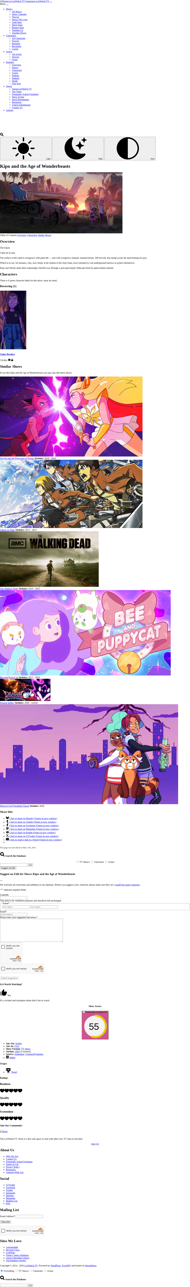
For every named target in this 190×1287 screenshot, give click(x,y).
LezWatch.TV (31, 1265)
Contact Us (11, 1159)
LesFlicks (10, 1252)
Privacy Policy (13, 1167)
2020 (17, 1051)
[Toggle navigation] (51, 2)
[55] (95, 1037)
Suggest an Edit (8, 868)
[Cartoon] (9, 360)
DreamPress (90, 1265)
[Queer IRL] (12, 360)
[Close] (7, 4)
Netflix (18, 1043)
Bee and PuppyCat (9, 677)
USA (16, 1046)
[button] (2, 135)
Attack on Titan (7, 530)
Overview (22, 235)
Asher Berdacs (7, 354)
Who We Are (12, 1156)
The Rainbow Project (16, 1260)
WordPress (56, 1265)
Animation (19, 1054)
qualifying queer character (127, 885)
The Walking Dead (9, 588)
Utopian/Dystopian (34, 1054)
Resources (11, 1169)
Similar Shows (44, 235)
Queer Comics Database (17, 1255)
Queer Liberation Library (18, 1258)
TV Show (25, 1049)
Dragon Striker (7, 703)
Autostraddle (12, 1247)
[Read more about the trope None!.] (8, 1072)
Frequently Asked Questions (19, 1161)
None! (14, 1072)
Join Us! (95, 1144)
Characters (32, 235)
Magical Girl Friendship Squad (14, 806)
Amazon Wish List (14, 1172)
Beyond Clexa (12, 1250)
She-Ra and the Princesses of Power (17, 458)
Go (30, 865)
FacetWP (66, 1265)
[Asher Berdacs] (13, 348)
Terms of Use (12, 1164)
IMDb (12, 1057)
